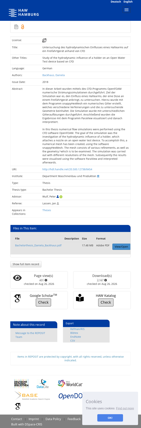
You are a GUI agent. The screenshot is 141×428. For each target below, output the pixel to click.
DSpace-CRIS (33, 424)
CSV (72, 340)
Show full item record (26, 264)
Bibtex (74, 333)
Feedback (74, 419)
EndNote (75, 336)
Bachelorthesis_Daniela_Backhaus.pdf (38, 245)
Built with (18, 424)
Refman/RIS (77, 329)
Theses (46, 210)
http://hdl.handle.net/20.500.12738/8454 (67, 169)
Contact (16, 419)
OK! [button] (110, 417)
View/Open (121, 246)
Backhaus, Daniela (53, 75)
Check (43, 302)
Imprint (34, 419)
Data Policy (53, 419)
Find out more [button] (125, 408)
